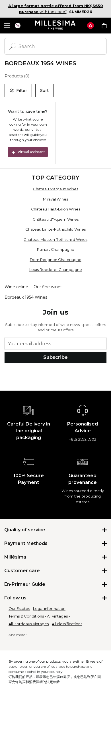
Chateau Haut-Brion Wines (55, 209)
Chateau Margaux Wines (55, 189)
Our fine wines (48, 286)
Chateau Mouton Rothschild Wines (55, 239)
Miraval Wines (55, 199)
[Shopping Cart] (104, 25)
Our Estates (19, 608)
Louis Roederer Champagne (55, 269)
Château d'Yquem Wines (56, 219)
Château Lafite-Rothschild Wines (55, 229)
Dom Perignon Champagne (55, 259)
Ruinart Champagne (55, 249)
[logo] (56, 25)
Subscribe (55, 357)
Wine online (16, 286)
